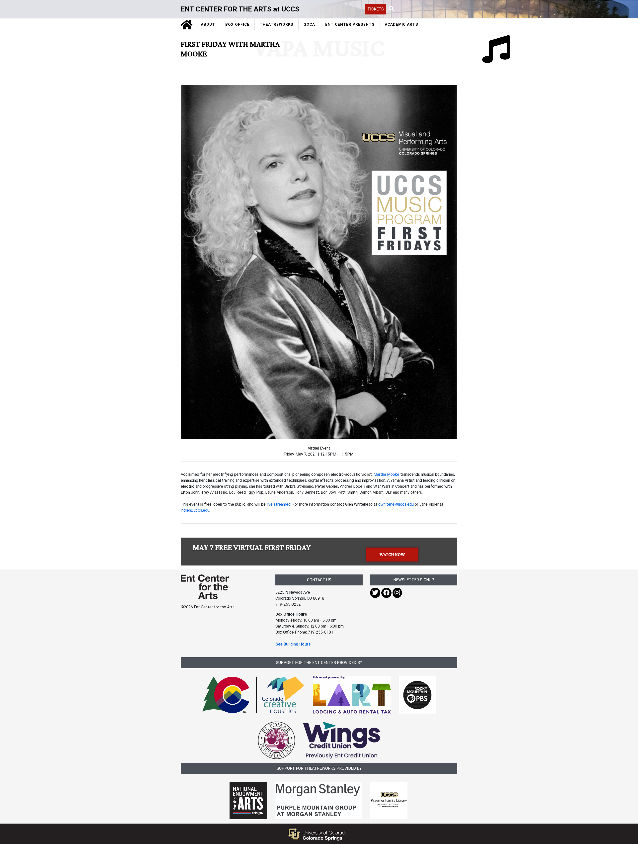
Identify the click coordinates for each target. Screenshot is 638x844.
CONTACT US (319, 579)
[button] (391, 9)
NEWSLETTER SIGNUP (413, 579)
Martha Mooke (386, 474)
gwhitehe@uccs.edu (396, 504)
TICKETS (375, 9)
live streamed (279, 504)
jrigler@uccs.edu (195, 510)
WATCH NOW (392, 554)
